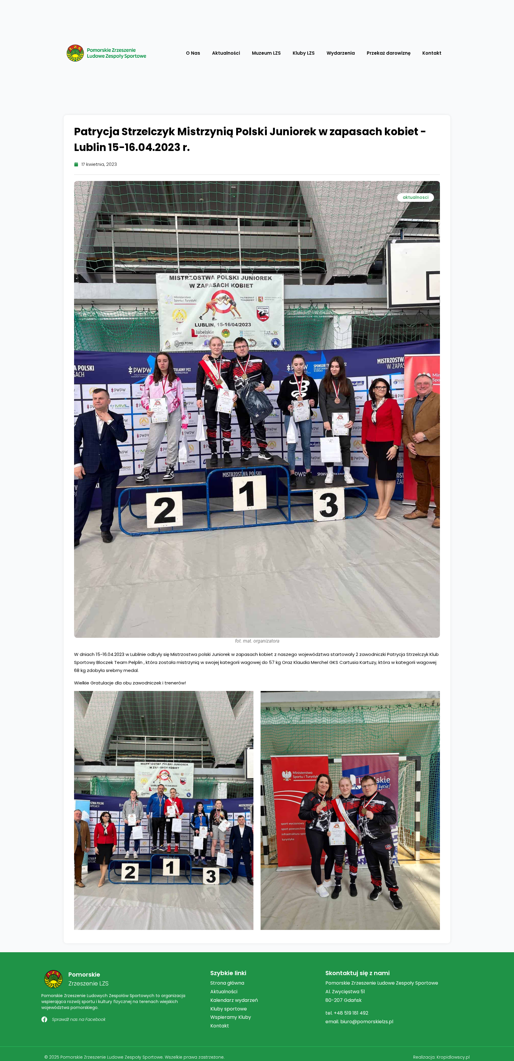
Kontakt (431, 53)
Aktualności (226, 53)
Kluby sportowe (228, 1008)
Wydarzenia (341, 53)
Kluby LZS (304, 53)
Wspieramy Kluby (230, 1017)
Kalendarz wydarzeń (234, 1000)
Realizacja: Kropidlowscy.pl (441, 1057)
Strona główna (227, 983)
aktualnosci (415, 197)
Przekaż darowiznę (388, 53)
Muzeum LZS (266, 53)
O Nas (193, 53)
